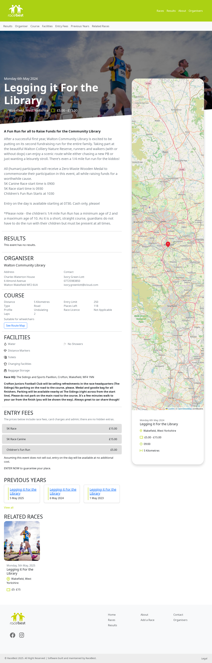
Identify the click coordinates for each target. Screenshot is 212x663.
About (182, 11)
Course (34, 26)
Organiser (21, 26)
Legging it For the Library (23, 491)
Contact (178, 614)
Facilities (47, 26)
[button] (168, 244)
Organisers (196, 11)
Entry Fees (61, 26)
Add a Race (147, 620)
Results (171, 11)
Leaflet (171, 408)
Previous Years (80, 26)
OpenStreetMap (185, 408)
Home (112, 614)
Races (160, 11)
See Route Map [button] (15, 325)
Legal (204, 658)
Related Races (100, 26)
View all (8, 507)
